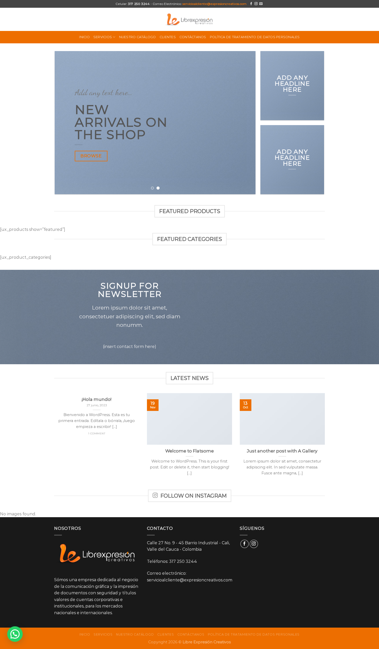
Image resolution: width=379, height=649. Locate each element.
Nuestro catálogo (137, 37)
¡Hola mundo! (96, 399)
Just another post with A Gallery (282, 450)
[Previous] (65, 122)
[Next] (245, 122)
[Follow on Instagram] (256, 4)
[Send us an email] (260, 4)
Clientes (168, 37)
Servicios (102, 37)
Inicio (84, 37)
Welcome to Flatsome (189, 450)
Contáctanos (192, 37)
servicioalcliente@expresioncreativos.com (214, 4)
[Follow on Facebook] (251, 4)
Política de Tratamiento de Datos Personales (255, 37)
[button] (15, 634)
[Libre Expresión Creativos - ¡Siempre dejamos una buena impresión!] (189, 19)
